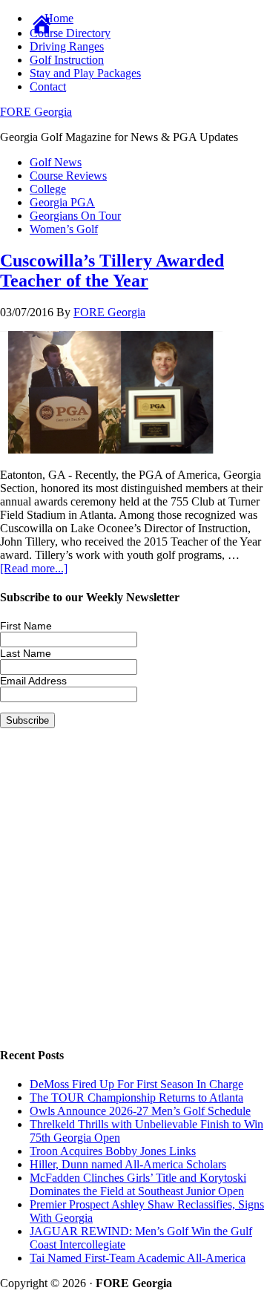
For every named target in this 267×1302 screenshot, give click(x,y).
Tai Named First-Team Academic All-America (137, 1258)
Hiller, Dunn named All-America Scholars (128, 1164)
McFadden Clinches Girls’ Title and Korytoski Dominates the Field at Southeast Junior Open (138, 1184)
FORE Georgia (36, 111)
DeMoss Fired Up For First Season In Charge (136, 1084)
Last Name (25, 653)
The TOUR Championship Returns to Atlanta (136, 1097)
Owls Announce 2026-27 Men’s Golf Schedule (140, 1111)
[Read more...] (33, 568)
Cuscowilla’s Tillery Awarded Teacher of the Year (112, 270)
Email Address (33, 681)
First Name (26, 626)
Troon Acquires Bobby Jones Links (113, 1151)
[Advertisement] (133, 899)
